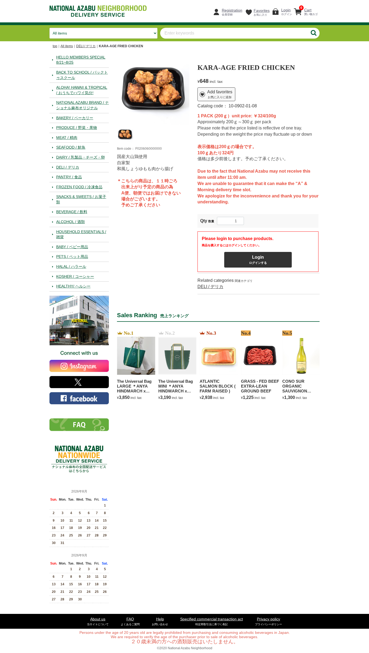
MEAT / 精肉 (66, 137)
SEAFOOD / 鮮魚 (70, 147)
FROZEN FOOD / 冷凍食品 (79, 186)
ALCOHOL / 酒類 (70, 222)
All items (67, 46)
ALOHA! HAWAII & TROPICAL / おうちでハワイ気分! (81, 90)
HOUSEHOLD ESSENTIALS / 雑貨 (81, 234)
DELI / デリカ (86, 46)
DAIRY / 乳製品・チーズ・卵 (80, 157)
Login (258, 259)
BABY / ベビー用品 (72, 246)
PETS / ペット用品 (72, 256)
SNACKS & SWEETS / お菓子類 (81, 199)
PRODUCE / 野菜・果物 (76, 127)
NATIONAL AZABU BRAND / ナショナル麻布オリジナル (82, 105)
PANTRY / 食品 (69, 177)
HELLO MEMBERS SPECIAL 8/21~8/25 (80, 59)
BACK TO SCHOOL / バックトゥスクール (82, 75)
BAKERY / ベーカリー (74, 117)
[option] (153, 88)
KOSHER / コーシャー (75, 276)
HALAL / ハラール (71, 266)
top (55, 46)
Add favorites (219, 94)
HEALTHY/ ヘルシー (73, 286)
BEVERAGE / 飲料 (71, 212)
